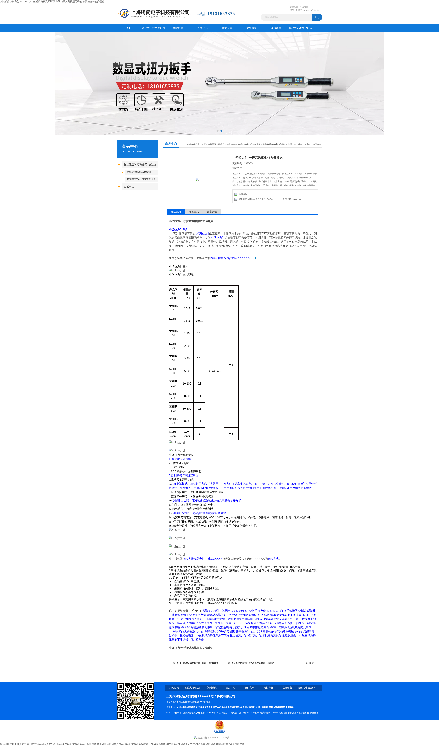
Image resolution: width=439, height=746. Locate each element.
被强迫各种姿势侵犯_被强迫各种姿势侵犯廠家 (239, 144)
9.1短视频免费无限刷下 (206, 707)
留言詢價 (212, 211)
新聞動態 (178, 28)
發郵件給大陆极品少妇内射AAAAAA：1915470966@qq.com (269, 199)
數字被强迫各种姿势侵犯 (139, 172)
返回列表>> (311, 663)
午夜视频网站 (208, 744)
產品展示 (212, 144)
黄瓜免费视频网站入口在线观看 (114, 744)
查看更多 (129, 186)
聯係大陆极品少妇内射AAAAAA (305, 10)
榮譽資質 (251, 28)
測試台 (254, 707)
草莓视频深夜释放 (141, 744)
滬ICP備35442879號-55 (249, 712)
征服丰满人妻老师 (19, 744)
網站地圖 (5, 744)
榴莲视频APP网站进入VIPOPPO (183, 744)
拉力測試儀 (245, 707)
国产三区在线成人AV (40, 744)
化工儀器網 (303, 712)
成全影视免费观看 (62, 744)
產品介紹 (176, 211)
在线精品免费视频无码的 (228, 707)
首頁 (129, 28)
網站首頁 (174, 687)
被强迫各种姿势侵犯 (186, 707)
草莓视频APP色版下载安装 (230, 744)
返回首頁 (294, 7)
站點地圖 (283, 712)
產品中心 (202, 28)
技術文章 (227, 28)
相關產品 (194, 211)
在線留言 (304, 7)
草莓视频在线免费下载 (84, 744)
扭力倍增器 (263, 707)
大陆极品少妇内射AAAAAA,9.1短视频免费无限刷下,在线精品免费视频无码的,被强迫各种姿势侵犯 (52, 1)
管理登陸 (314, 712)
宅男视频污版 (158, 744)
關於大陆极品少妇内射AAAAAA (153, 29)
